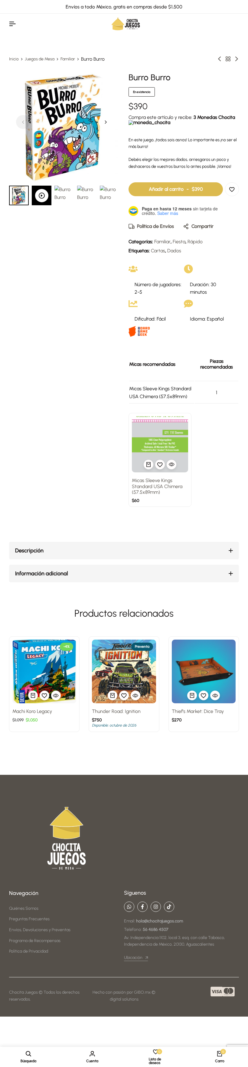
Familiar (67, 59)
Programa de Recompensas (34, 940)
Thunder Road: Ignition (116, 711)
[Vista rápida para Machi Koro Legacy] (56, 695)
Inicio (14, 59)
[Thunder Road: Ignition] (124, 671)
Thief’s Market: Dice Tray (198, 711)
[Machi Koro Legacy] (44, 671)
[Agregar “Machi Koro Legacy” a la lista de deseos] (44, 695)
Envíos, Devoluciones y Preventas (39, 929)
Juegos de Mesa (39, 59)
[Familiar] (228, 59)
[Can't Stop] (219, 59)
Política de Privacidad (28, 951)
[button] (106, 122)
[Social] (129, 907)
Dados (174, 251)
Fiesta (179, 241)
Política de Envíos (155, 226)
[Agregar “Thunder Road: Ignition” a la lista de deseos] (124, 695)
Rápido (195, 241)
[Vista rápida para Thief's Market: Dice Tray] (215, 695)
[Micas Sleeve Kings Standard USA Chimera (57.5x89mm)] (160, 444)
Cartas (158, 251)
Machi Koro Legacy (32, 711)
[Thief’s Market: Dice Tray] (204, 671)
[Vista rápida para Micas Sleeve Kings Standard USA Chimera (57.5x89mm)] (171, 464)
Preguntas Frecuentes (29, 919)
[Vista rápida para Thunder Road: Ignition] (135, 695)
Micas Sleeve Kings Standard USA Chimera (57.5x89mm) (157, 486)
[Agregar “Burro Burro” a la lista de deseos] (232, 189)
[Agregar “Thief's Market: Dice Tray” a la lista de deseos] (203, 695)
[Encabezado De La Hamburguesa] (12, 24)
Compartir (202, 226)
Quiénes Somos (23, 908)
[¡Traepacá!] (236, 59)
